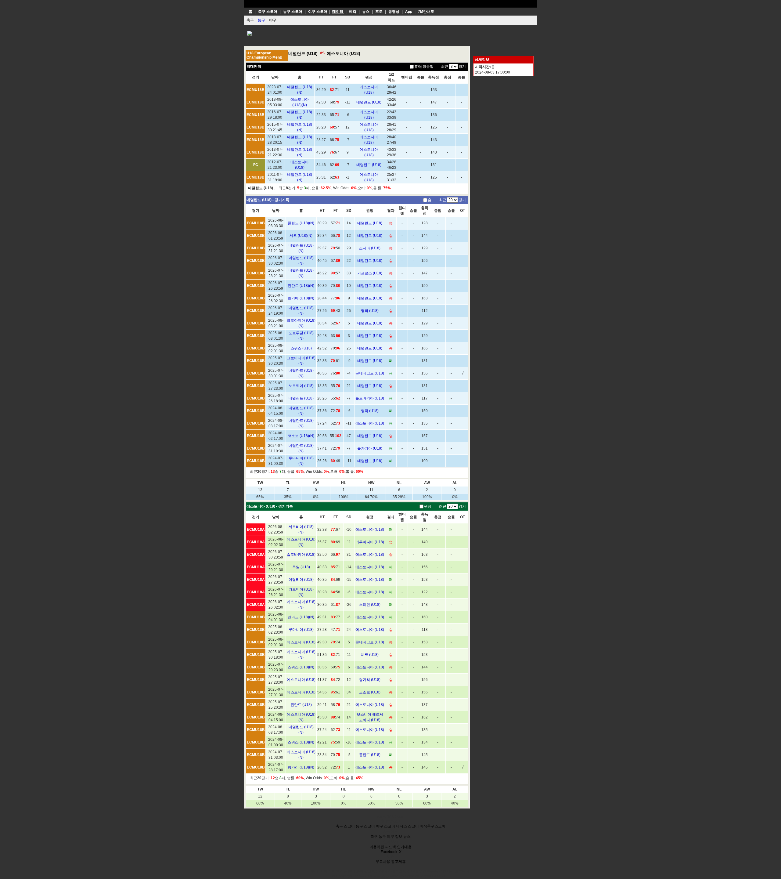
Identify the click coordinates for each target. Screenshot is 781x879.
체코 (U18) (370, 655)
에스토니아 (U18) (343, 53)
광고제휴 (398, 861)
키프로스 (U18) (369, 273)
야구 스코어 (385, 826)
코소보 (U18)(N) (301, 436)
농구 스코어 (365, 826)
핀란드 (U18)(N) (301, 286)
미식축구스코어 (432, 826)
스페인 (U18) (369, 604)
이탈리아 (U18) (301, 579)
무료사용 (383, 861)
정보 (398, 836)
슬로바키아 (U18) (369, 398)
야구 (390, 836)
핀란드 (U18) (301, 705)
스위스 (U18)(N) (301, 667)
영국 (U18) (370, 311)
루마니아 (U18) (301, 630)
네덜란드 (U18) (303, 53)
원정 (427, 506)
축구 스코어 (345, 826)
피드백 (390, 847)
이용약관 (376, 847)
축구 (374, 836)
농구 (382, 836)
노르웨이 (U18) (301, 386)
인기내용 (404, 847)
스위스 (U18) (301, 348)
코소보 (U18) (369, 692)
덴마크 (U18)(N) (301, 617)
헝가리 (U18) (369, 680)
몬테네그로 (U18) (369, 373)
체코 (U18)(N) (301, 235)
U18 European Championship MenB (265, 55)
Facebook (389, 852)
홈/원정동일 (424, 66)
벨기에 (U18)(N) (301, 298)
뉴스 (407, 836)
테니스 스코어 (407, 826)
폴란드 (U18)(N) (301, 223)
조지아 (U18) (369, 248)
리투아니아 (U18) (369, 542)
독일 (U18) (301, 567)
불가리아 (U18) (369, 448)
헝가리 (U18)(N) (301, 767)
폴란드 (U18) (369, 755)
